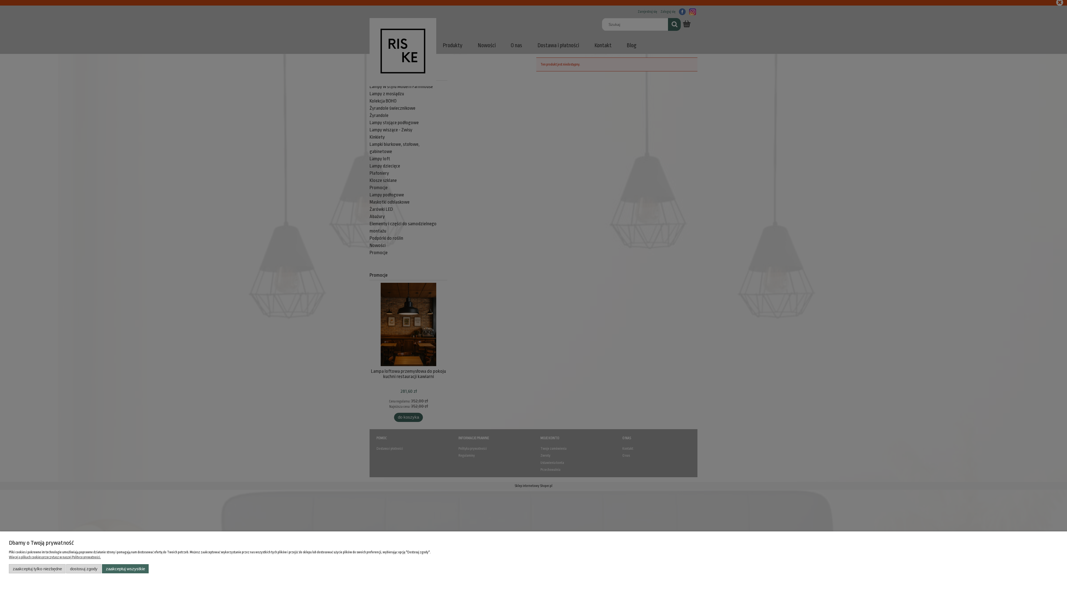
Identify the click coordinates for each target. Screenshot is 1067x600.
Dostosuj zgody (84, 568)
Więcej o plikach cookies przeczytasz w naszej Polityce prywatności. (55, 557)
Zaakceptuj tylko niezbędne (37, 568)
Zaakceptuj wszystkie (125, 568)
